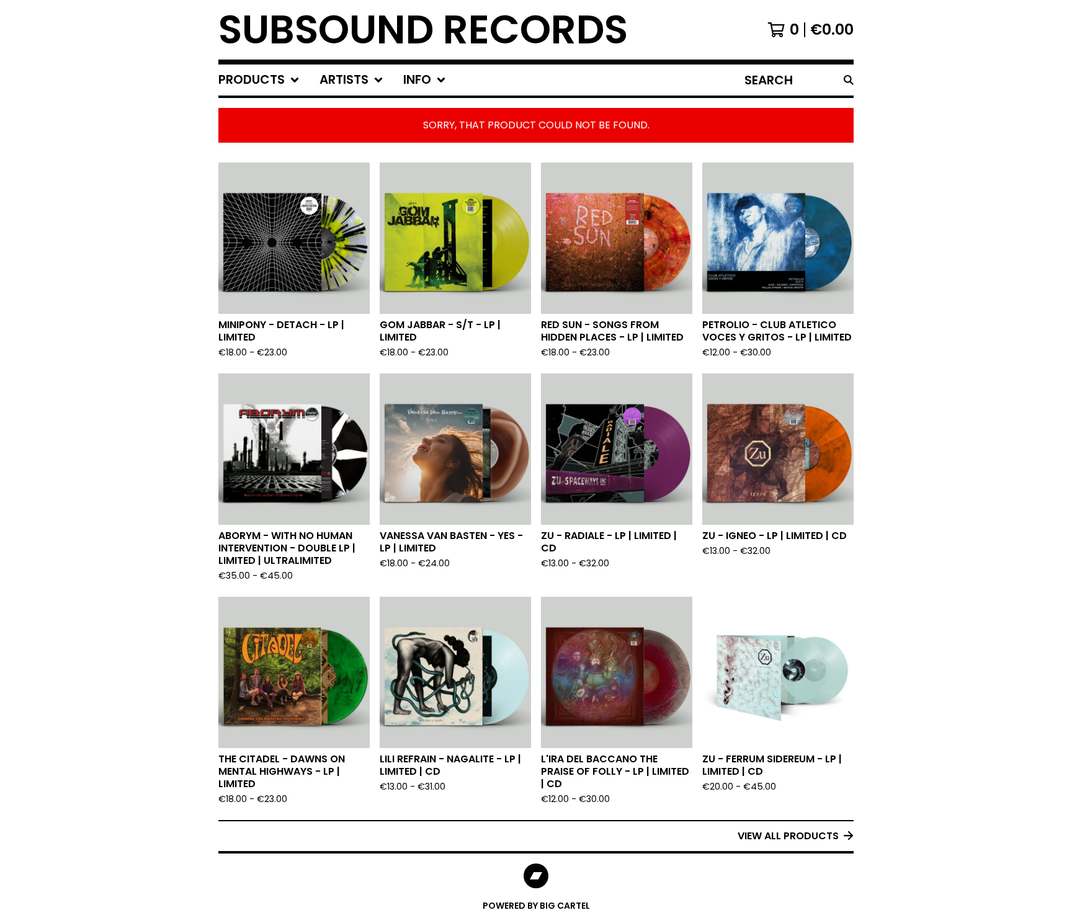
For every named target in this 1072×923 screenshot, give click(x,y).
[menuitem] (259, 80)
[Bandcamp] (536, 875)
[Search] (849, 80)
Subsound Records (423, 30)
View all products (788, 836)
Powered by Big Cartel (536, 905)
